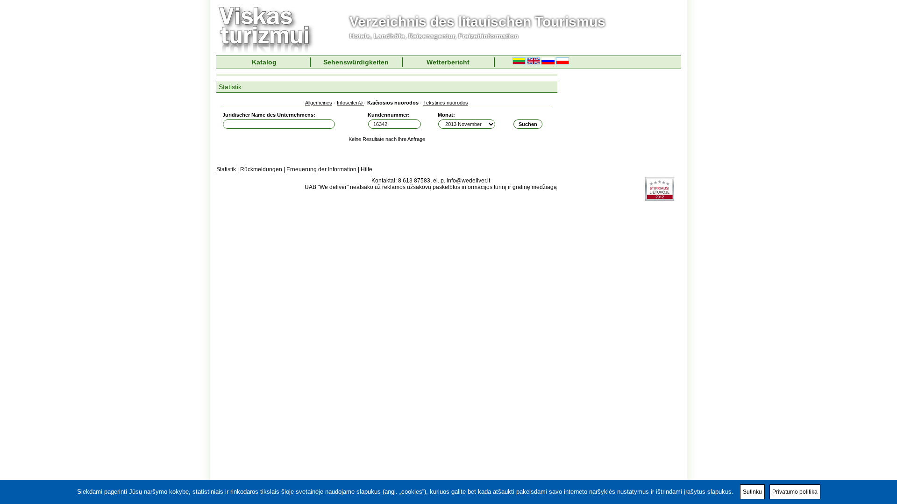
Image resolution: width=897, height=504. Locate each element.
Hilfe (366, 169)
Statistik (226, 169)
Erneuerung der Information (321, 169)
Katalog (264, 62)
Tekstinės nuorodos (445, 102)
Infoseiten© (350, 102)
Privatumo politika (795, 492)
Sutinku (752, 492)
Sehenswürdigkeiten (356, 62)
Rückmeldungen (261, 169)
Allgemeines (318, 102)
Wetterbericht (448, 62)
